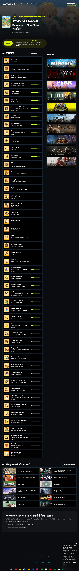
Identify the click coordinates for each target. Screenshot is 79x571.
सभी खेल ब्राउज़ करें (69, 464)
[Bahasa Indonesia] (59, 569)
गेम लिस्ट (31, 4)
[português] (42, 569)
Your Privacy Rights (70, 567)
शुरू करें (8, 43)
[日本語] (46, 569)
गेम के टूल (44, 4)
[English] (11, 569)
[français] (33, 569)
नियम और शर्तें (31, 556)
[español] (29, 569)
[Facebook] (43, 563)
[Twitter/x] (36, 562)
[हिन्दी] (55, 569)
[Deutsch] (20, 569)
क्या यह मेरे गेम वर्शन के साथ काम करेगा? (17, 528)
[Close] (76, 544)
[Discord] (29, 563)
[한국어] (24, 569)
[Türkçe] (50, 569)
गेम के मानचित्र (38, 4)
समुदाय (54, 4)
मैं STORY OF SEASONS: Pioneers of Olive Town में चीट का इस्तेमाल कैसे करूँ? (28, 525)
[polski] (37, 569)
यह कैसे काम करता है (24, 4)
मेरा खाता (59, 4)
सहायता (49, 556)
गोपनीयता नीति (40, 556)
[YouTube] (49, 562)
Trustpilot (21, 521)
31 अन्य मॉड (37, 42)
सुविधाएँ (49, 4)
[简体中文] (16, 569)
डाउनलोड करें (71, 4)
